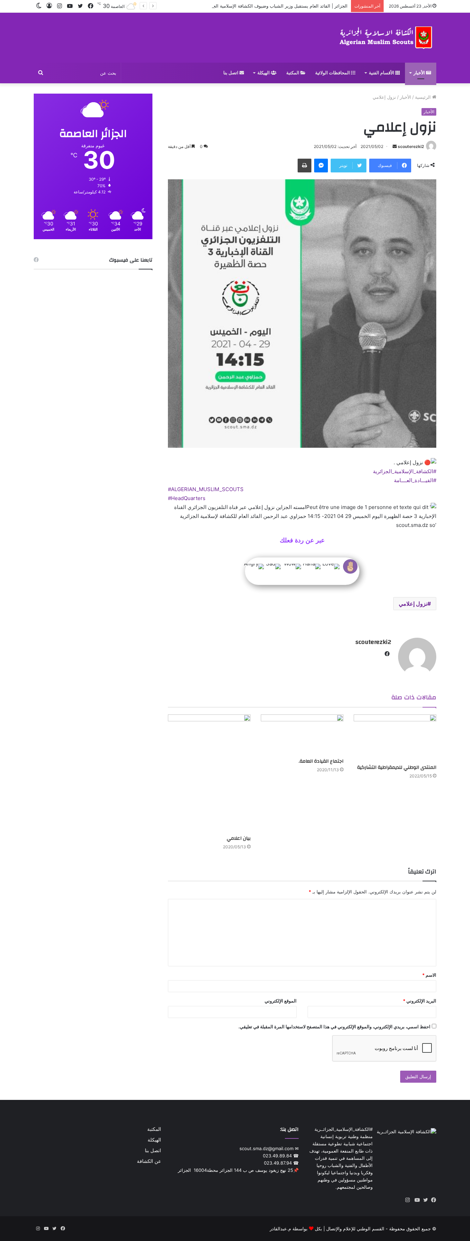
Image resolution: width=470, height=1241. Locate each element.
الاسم (429, 975)
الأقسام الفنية (382, 72)
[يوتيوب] (416, 1200)
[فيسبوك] (432, 1200)
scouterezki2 (411, 146)
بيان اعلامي (238, 838)
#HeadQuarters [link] (186, 498)
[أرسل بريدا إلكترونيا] (395, 146)
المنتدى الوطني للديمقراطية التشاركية (396, 767)
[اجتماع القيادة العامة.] (302, 734)
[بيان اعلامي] (209, 773)
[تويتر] (424, 1200)
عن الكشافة (149, 1161)
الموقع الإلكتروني (281, 1001)
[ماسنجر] (321, 165)
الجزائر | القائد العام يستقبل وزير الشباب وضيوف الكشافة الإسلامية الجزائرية (275, 6)
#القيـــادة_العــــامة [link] (415, 480)
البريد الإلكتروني (419, 1001)
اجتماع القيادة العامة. (321, 761)
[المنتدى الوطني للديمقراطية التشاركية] (395, 737)
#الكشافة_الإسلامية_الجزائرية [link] (404, 471)
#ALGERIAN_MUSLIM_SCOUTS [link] (206, 489)
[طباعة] (304, 165)
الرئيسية (423, 97)
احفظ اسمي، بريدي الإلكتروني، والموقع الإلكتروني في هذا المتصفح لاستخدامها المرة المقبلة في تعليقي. (334, 1026)
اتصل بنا (231, 72)
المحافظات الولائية (333, 72)
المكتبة (293, 72)
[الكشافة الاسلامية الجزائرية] (386, 37)
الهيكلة (264, 72)
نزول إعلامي (413, 603)
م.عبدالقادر (280, 1228)
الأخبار (420, 72)
